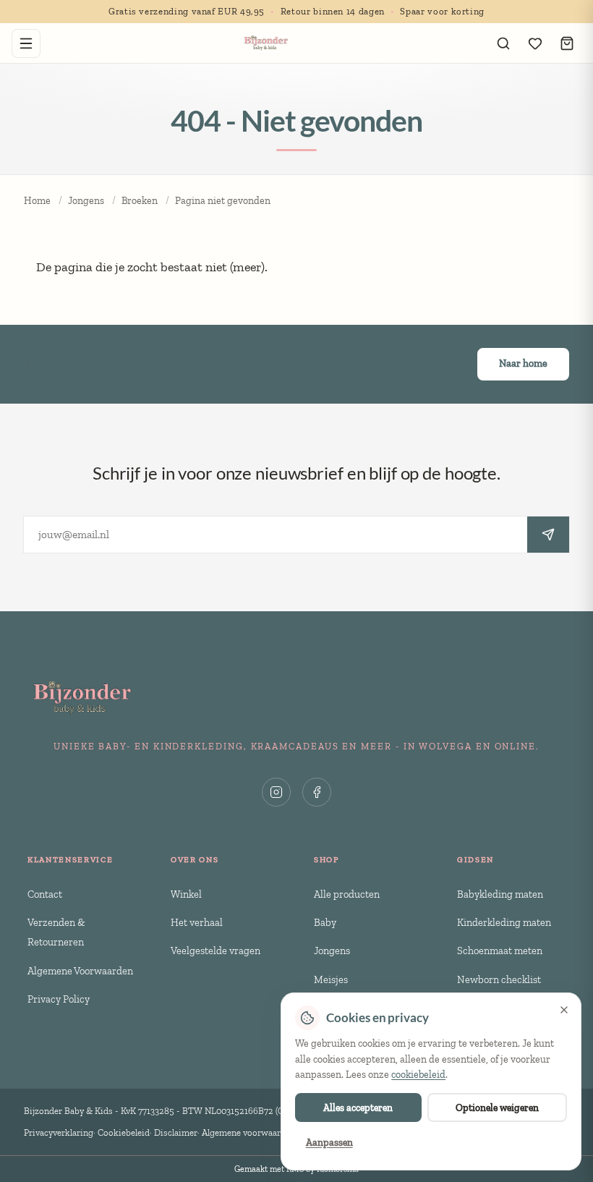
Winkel (186, 894)
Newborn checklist (499, 979)
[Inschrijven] (548, 534)
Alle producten (347, 894)
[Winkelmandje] (567, 43)
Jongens (86, 201)
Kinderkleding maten (504, 922)
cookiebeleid (418, 1074)
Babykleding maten (500, 894)
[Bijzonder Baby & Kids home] (265, 43)
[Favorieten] (535, 43)
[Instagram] (276, 792)
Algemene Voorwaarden (80, 970)
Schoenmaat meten (499, 950)
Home (37, 201)
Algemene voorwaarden (248, 1132)
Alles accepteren (358, 1107)
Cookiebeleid (124, 1132)
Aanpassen (329, 1142)
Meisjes (331, 979)
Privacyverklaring (58, 1132)
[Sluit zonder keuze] (564, 1010)
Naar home (523, 363)
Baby (325, 922)
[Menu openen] (26, 43)
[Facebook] (316, 792)
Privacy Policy (58, 998)
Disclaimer (175, 1132)
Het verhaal (197, 922)
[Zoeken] (503, 43)
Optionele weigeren (497, 1107)
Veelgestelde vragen (215, 950)
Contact (44, 894)
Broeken (139, 201)
